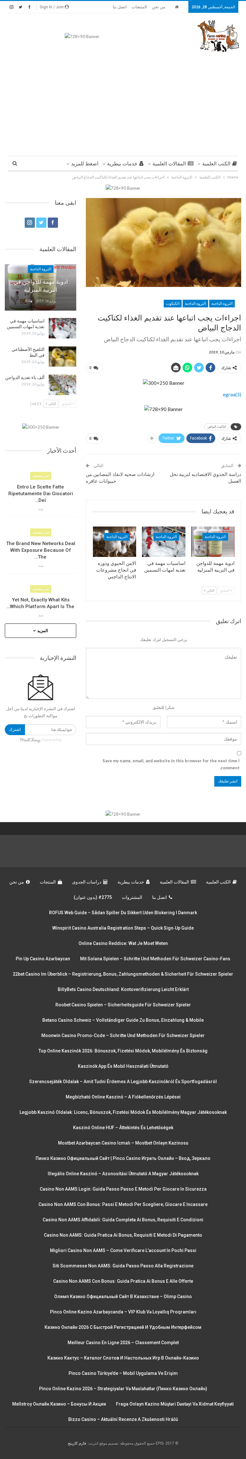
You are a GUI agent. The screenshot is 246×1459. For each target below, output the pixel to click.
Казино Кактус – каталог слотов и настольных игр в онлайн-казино (123, 1357)
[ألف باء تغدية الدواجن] (62, 385)
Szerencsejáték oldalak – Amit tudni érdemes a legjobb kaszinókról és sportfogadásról (123, 1081)
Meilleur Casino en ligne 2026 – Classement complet (123, 1342)
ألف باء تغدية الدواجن (25, 377)
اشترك (15, 729)
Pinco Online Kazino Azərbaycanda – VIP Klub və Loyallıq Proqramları (123, 1311)
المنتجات (139, 6)
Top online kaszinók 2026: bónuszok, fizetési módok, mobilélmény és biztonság (123, 1050)
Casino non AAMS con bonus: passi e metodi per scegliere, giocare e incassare (123, 1204)
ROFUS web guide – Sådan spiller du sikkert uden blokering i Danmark (123, 912)
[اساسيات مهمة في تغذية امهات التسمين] (163, 542)
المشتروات (132, 897)
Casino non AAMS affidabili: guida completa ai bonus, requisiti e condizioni (123, 1219)
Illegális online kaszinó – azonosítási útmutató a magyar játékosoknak (123, 1173)
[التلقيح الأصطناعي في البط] (62, 356)
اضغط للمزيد (84, 164)
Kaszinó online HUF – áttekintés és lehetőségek (123, 1127)
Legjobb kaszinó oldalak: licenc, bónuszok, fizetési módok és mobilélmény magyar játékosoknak (123, 1112)
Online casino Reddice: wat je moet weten (123, 943)
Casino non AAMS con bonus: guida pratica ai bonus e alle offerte (123, 1281)
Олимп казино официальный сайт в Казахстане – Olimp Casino (123, 1296)
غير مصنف (40, 475)
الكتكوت (172, 303)
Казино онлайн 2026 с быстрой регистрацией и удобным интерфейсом (123, 1327)
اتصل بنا (120, 6)
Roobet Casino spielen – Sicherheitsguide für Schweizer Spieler (123, 1004)
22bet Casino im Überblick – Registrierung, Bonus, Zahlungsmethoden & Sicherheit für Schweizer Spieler (123, 974)
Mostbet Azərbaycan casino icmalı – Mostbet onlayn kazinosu (123, 1143)
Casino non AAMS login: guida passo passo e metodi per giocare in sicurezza (123, 1189)
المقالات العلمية (169, 164)
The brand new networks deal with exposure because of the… (40, 550)
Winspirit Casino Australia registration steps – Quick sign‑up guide (123, 928)
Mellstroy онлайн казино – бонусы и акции (59, 1404)
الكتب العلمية (216, 164)
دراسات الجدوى (86, 881)
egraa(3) (232, 394)
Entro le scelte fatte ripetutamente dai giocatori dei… (40, 493)
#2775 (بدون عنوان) (93, 897)
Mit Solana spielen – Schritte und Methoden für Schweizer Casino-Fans (155, 958)
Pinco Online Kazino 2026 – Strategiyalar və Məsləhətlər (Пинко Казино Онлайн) (123, 1388)
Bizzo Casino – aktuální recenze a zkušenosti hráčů (123, 1419)
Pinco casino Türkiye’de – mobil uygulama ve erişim (123, 1373)
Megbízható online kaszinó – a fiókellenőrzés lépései (123, 1096)
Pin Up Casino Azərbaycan (43, 958)
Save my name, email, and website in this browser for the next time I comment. (171, 764)
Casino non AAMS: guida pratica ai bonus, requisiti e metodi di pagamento (123, 1235)
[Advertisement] (123, 101)
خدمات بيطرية (122, 164)
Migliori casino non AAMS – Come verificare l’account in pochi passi (123, 1250)
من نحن (158, 6)
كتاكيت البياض (217, 426)
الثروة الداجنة (222, 303)
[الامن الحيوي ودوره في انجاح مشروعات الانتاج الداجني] (114, 542)
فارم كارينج (77, 1443)
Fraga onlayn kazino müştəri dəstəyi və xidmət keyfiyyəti (175, 1404)
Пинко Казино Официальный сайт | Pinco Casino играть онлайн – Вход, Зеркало (123, 1158)
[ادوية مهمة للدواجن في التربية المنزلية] (213, 542)
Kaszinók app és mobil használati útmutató (123, 1066)
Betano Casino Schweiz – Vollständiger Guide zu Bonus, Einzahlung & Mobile (123, 1020)
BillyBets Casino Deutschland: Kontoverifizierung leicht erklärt (123, 989)
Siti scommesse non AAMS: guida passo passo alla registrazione (123, 1265)
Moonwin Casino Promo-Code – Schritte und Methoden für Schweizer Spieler (123, 1035)
